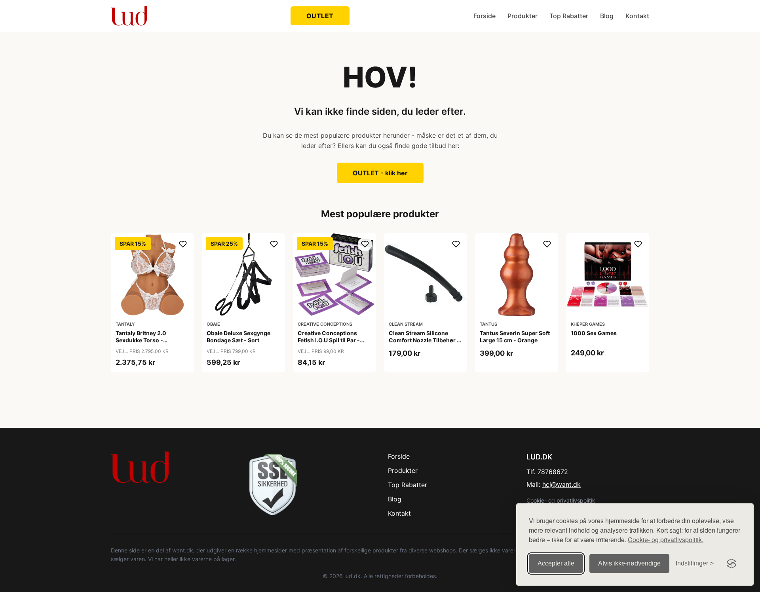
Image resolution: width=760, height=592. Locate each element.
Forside (484, 16)
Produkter (522, 16)
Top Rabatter (568, 16)
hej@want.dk (561, 484)
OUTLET (320, 16)
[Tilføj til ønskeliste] (183, 244)
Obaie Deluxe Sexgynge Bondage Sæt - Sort (238, 336)
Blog (607, 16)
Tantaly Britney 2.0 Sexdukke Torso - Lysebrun (141, 340)
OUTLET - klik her (380, 173)
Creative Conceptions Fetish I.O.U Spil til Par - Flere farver (329, 340)
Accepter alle (556, 563)
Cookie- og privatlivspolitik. (665, 539)
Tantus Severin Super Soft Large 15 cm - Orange (515, 336)
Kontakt (637, 16)
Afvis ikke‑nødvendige (629, 563)
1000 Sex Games (594, 333)
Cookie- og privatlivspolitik (560, 500)
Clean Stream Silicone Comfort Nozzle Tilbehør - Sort (424, 340)
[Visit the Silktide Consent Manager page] (731, 563)
